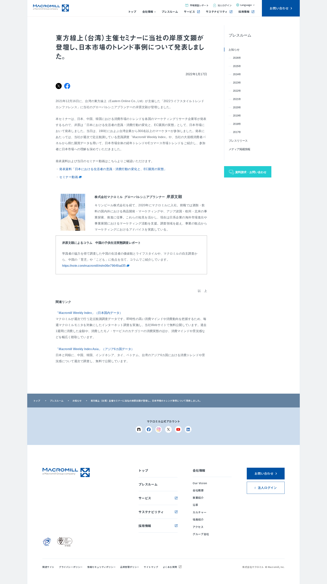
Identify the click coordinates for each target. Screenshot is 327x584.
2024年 (237, 74)
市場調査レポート (199, 5)
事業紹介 (198, 498)
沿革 (195, 505)
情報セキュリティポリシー (101, 566)
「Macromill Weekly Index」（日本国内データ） (89, 312)
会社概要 (198, 490)
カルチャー (200, 512)
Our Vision (200, 483)
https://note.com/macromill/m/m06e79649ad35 (94, 265)
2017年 (237, 132)
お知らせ (234, 49)
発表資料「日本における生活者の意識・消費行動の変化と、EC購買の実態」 (113, 169)
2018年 (237, 123)
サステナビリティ (216, 11)
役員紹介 (198, 519)
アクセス (198, 527)
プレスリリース (238, 140)
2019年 (237, 115)
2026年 (237, 57)
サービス (189, 11)
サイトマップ (151, 566)
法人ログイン (225, 5)
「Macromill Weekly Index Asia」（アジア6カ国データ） (95, 349)
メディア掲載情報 (239, 149)
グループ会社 (201, 534)
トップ (132, 11)
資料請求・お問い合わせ (250, 172)
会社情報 (147, 11)
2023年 (237, 82)
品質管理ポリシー (129, 566)
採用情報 (243, 11)
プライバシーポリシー (71, 566)
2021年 (237, 99)
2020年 (237, 107)
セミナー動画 (69, 177)
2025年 (237, 66)
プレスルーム (170, 11)
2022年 (237, 90)
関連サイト (48, 566)
